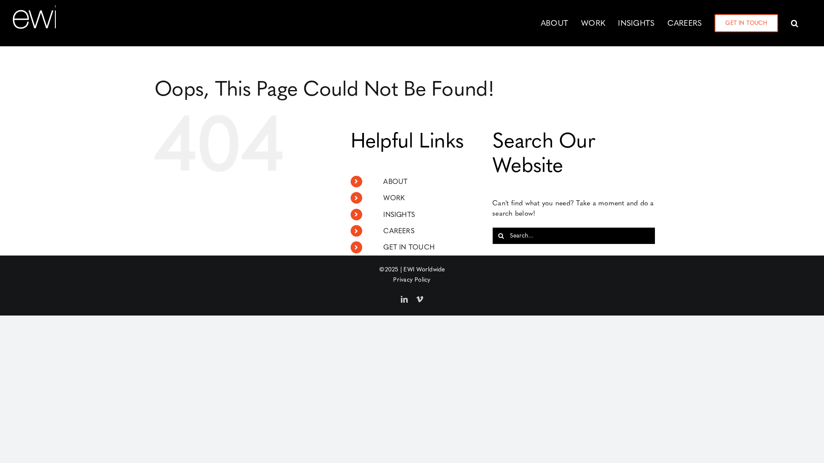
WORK (394, 198)
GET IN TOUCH (409, 247)
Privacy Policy (411, 279)
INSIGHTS (399, 214)
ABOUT (395, 181)
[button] (794, 23)
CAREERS (399, 231)
